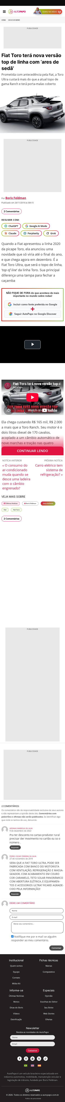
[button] (48, 11)
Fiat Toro (16, 510)
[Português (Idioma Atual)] (25, 1065)
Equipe (16, 971)
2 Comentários (11, 211)
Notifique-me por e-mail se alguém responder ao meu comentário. (34, 938)
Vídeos (16, 1013)
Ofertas (48, 1019)
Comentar (56, 948)
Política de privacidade (33, 1098)
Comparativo (49, 971)
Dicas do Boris (14, 20)
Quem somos (16, 965)
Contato (16, 977)
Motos (16, 1001)
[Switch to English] (32, 1065)
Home (3, 20)
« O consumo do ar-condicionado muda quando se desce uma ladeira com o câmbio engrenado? (16, 476)
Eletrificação (16, 1019)
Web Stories (48, 1013)
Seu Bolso (48, 1007)
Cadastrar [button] (32, 1050)
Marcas (49, 965)
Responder (15, 847)
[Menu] (4, 11)
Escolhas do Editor (48, 1001)
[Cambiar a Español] (39, 1065)
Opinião (49, 995)
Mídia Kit (16, 983)
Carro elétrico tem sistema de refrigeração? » (49, 470)
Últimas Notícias (12, 503)
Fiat (5, 510)
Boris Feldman (15, 198)
